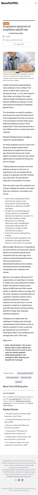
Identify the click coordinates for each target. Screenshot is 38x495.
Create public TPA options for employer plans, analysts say (15, 432)
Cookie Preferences (23, 490)
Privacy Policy (13, 490)
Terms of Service (31, 488)
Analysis (6, 23)
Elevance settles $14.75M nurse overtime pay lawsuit (16, 426)
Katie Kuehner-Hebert (17, 33)
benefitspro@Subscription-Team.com (19, 476)
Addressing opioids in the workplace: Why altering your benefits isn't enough (17, 357)
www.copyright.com (15, 399)
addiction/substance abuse (13, 124)
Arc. (13, 488)
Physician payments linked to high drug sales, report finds (17, 415)
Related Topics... (9, 373)
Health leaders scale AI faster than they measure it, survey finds (17, 438)
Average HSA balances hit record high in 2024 (17, 421)
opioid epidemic (25, 85)
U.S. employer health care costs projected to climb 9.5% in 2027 (16, 444)
